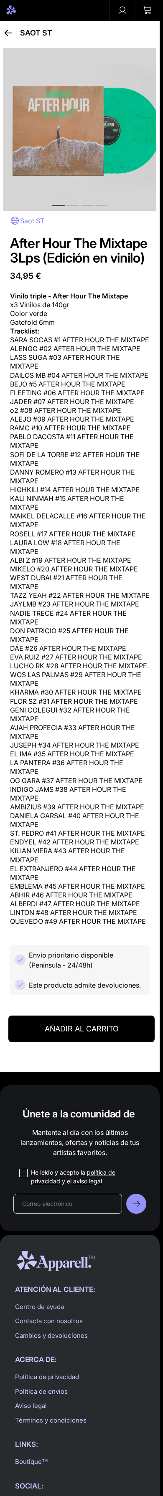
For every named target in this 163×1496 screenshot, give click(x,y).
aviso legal (87, 1181)
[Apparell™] (26, 10)
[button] (147, 10)
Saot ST (36, 33)
